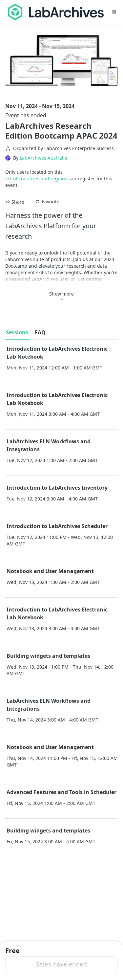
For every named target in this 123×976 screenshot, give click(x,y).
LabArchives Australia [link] (43, 158)
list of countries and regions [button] (36, 178)
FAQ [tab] (40, 332)
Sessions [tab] (17, 332)
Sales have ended (61, 964)
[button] (47, 201)
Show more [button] (61, 294)
